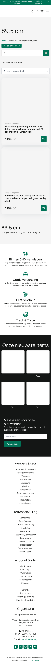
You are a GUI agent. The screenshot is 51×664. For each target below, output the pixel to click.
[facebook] (16, 647)
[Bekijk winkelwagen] (42, 11)
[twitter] (21, 647)
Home (3, 40)
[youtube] (35, 647)
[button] (44, 139)
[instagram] (25, 647)
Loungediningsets (11, 123)
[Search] (46, 53)
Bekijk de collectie (38, 2)
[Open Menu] (48, 11)
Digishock (35, 660)
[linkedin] (30, 647)
